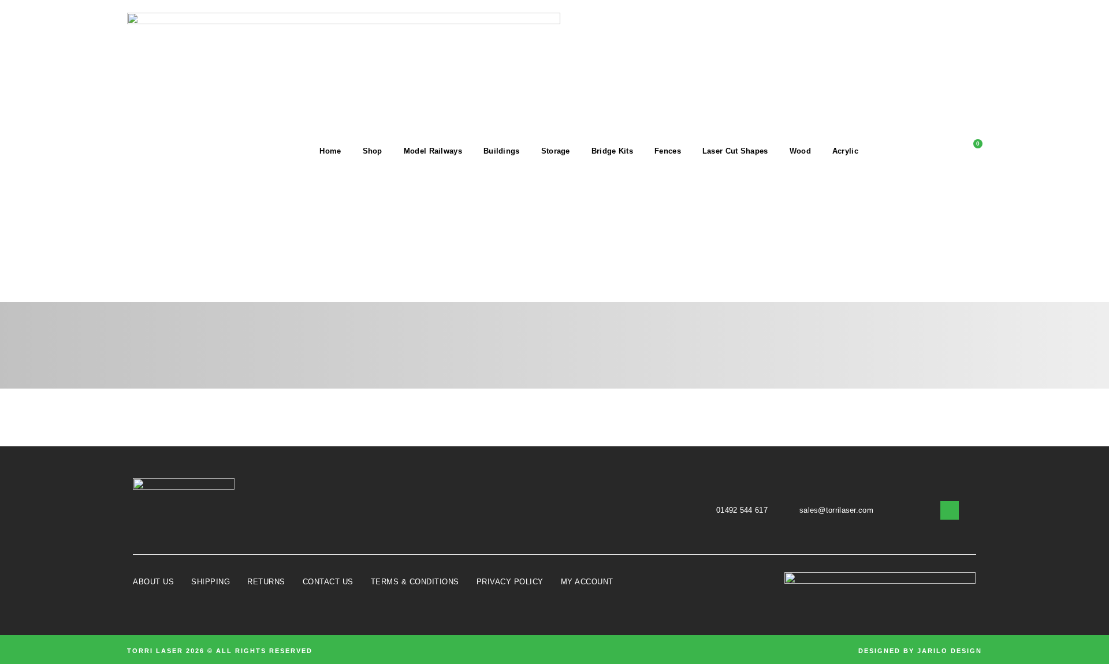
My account (587, 581)
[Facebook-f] (949, 510)
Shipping (210, 581)
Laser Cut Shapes (735, 151)
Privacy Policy (510, 581)
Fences (667, 151)
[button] (895, 151)
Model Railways (433, 151)
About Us (153, 581)
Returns (266, 581)
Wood (800, 151)
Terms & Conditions (415, 581)
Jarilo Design (949, 650)
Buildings (501, 151)
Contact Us (328, 581)
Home (330, 151)
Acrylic (845, 151)
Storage (555, 151)
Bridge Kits (612, 151)
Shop (372, 151)
